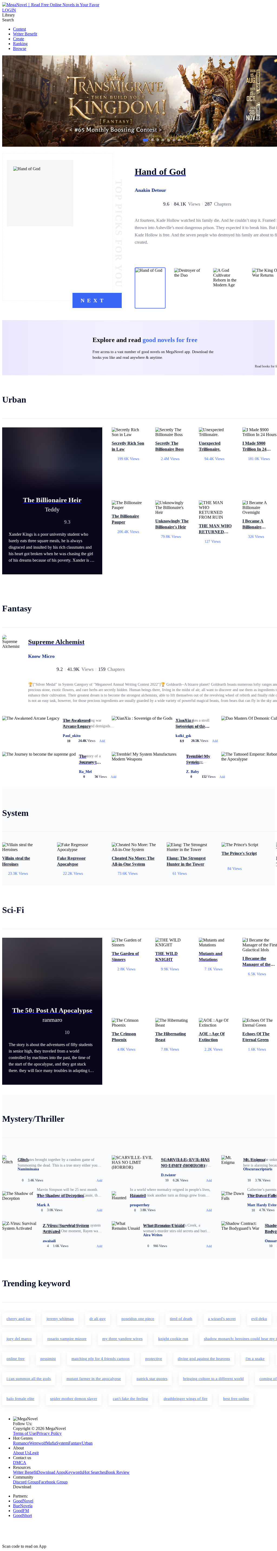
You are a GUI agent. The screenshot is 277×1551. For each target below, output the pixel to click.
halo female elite (20, 1398)
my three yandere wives (122, 1338)
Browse (19, 48)
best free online (236, 1398)
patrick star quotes (152, 1378)
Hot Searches (94, 1472)
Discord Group (26, 1482)
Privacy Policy (49, 1433)
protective (153, 1358)
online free (15, 1358)
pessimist (48, 1358)
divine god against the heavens (204, 1358)
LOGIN (9, 10)
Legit (34, 1452)
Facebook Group (53, 1482)
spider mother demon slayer (73, 1398)
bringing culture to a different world (213, 1378)
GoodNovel (23, 1501)
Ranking (20, 43)
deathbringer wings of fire (185, 1398)
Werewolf (37, 1443)
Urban (87, 1443)
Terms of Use (24, 1433)
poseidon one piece (137, 1318)
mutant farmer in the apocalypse (94, 1378)
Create (18, 38)
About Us (21, 1452)
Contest (19, 29)
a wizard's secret (222, 1318)
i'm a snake (255, 1358)
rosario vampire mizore (67, 1338)
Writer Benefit (25, 34)
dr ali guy (98, 1318)
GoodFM (21, 1510)
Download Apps (51, 1472)
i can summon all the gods (28, 1378)
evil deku (259, 1318)
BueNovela (22, 1505)
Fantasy (75, 1443)
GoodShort (22, 1515)
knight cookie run (173, 1338)
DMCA (19, 1462)
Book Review (118, 1472)
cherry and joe (18, 1318)
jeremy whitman (60, 1318)
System (62, 1443)
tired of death (181, 1318)
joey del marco (19, 1338)
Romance (21, 1443)
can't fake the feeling (130, 1398)
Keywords (74, 1472)
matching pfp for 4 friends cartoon (100, 1358)
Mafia (51, 1443)
